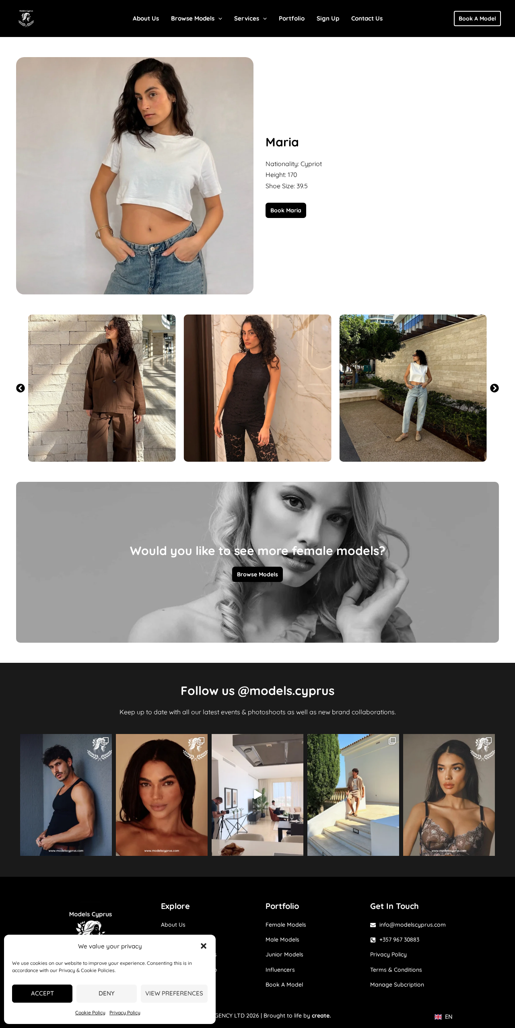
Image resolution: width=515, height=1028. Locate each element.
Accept (42, 993)
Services (246, 18)
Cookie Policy (90, 1012)
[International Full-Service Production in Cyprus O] (353, 795)
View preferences (174, 993)
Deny (107, 993)
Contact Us (367, 18)
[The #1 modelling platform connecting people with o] (449, 795)
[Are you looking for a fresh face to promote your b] (66, 795)
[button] (204, 946)
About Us (146, 18)
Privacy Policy (124, 1012)
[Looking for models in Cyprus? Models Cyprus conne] (162, 795)
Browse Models (192, 18)
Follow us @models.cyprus (257, 690)
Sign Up (328, 18)
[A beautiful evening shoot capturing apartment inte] (257, 795)
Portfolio (292, 18)
